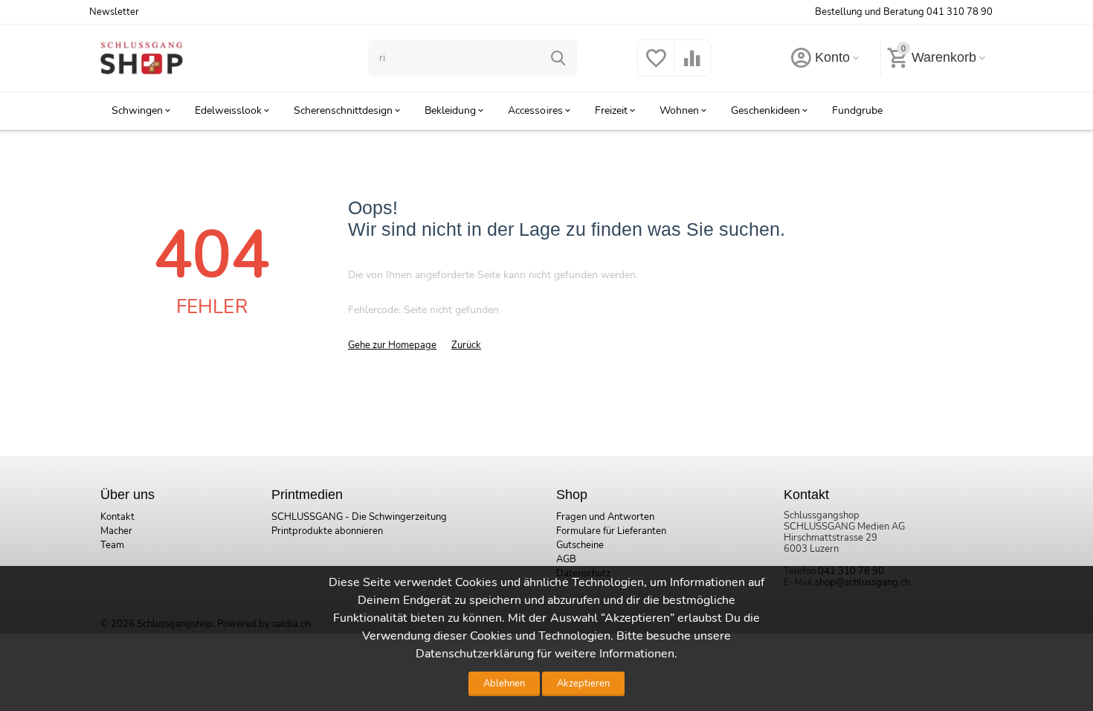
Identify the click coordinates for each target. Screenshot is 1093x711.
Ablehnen (504, 683)
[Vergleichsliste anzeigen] (692, 67)
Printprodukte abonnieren (327, 531)
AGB (566, 559)
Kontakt (117, 517)
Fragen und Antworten (605, 517)
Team (112, 545)
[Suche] (558, 58)
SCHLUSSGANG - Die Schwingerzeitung (359, 517)
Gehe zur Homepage (392, 345)
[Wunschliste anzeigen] (656, 67)
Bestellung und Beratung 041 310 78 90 (904, 12)
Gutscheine (580, 545)
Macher (116, 531)
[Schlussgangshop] (141, 57)
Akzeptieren (583, 683)
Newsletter (114, 12)
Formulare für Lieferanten (611, 531)
